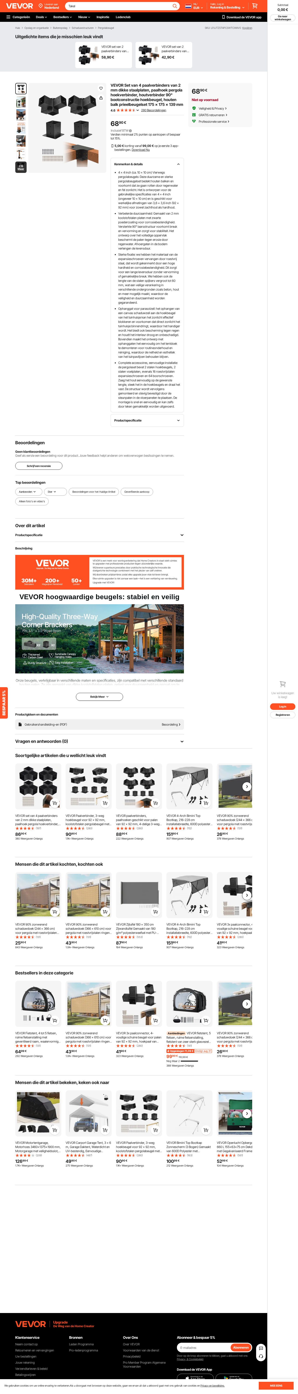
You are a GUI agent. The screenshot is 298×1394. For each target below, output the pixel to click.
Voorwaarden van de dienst (141, 1350)
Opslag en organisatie (36, 27)
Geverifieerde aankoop (136, 491)
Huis (17, 27)
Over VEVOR (131, 1344)
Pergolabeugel (106, 27)
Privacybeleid (131, 1356)
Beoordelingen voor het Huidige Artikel (93, 491)
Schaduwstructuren (83, 27)
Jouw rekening (25, 1362)
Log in (282, 706)
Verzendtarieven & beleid (31, 1368)
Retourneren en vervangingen (34, 1350)
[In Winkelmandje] (55, 803)
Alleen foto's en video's (32, 501)
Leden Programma (81, 1344)
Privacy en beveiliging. (212, 1385)
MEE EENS (276, 1385)
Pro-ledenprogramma (83, 1350)
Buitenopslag (60, 27)
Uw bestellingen (25, 1356)
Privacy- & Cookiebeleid (190, 1359)
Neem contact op (26, 1344)
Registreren (283, 714)
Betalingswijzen (25, 1375)
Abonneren (241, 1347)
